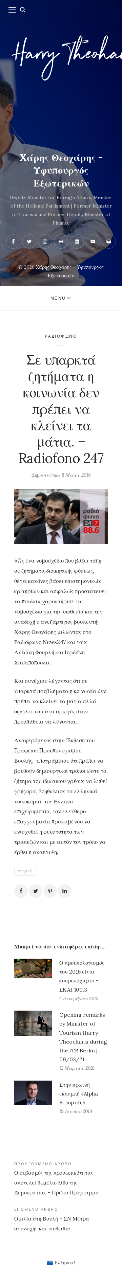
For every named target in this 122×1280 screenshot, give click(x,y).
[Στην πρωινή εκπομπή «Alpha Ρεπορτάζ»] (33, 1098)
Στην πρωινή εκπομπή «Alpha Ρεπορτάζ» (78, 1093)
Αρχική (25, 871)
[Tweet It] (35, 891)
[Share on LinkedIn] (65, 891)
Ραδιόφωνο (61, 336)
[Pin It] (50, 891)
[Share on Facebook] (21, 891)
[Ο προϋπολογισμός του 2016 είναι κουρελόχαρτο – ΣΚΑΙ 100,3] (33, 981)
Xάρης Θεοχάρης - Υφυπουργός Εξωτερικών (61, 171)
